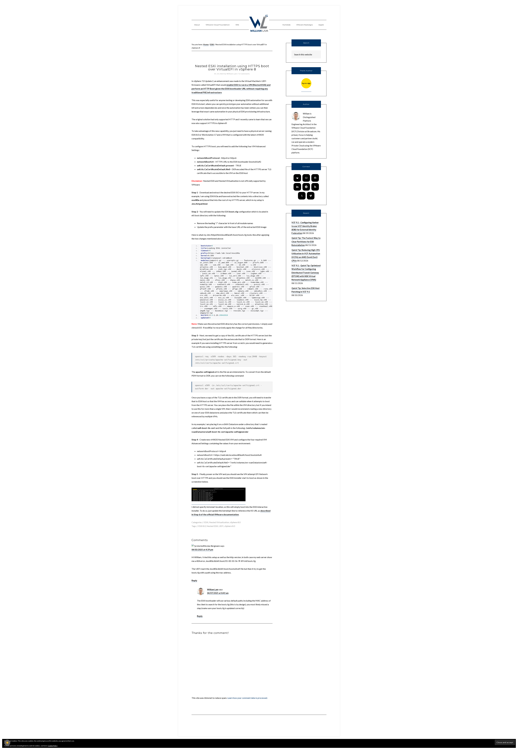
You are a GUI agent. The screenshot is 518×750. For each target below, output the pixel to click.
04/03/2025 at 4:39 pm (202, 549)
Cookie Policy (52, 746)
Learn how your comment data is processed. (247, 698)
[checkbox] (7, 743)
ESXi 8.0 (202, 526)
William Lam (212, 589)
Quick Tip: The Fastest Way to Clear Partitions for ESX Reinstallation (306, 241)
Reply (194, 580)
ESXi (206, 522)
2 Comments (244, 74)
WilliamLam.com (259, 23)
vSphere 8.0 (235, 522)
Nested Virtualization (219, 522)
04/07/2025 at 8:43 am (218, 593)
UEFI (221, 526)
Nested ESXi (212, 526)
